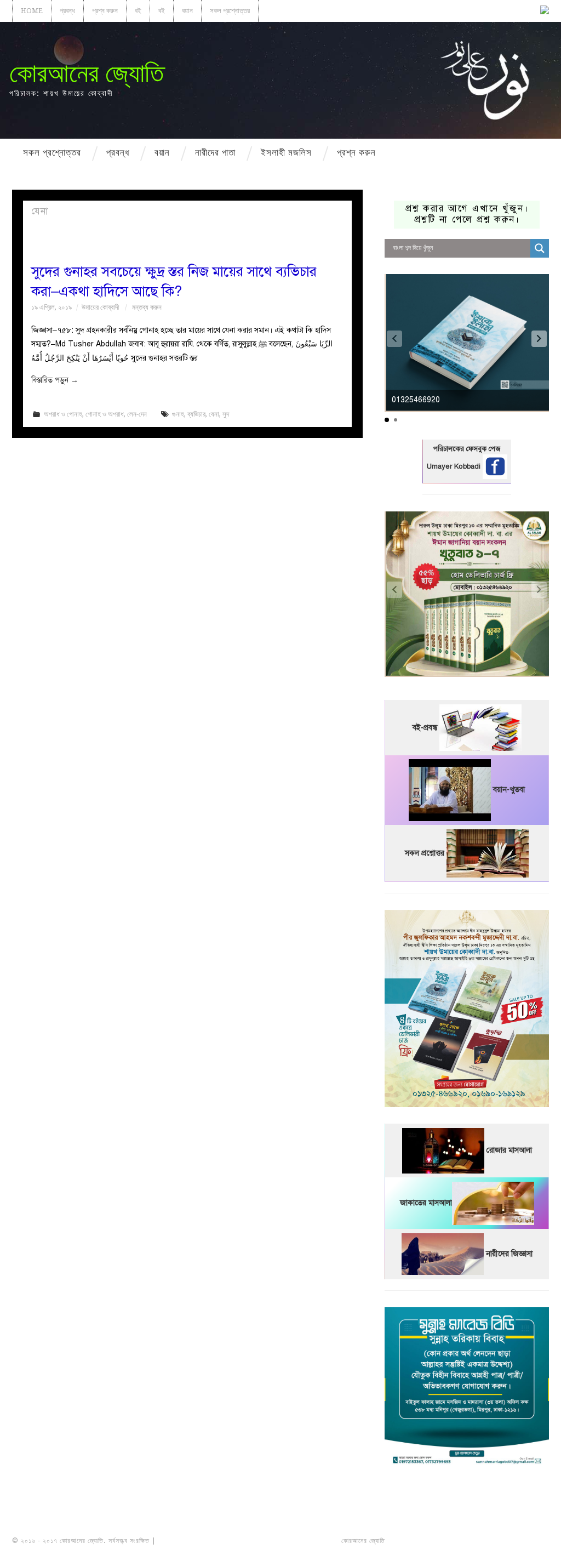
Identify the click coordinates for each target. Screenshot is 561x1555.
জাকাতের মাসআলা (426, 1202)
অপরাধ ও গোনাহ (63, 414)
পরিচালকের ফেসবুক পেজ (466, 449)
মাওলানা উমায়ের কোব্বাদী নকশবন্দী (199, 1541)
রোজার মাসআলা (509, 1150)
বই (138, 11)
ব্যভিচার (196, 414)
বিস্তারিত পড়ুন (54, 380)
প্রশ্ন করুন (105, 11)
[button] (539, 339)
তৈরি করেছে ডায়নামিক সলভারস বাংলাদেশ (435, 1541)
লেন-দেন (137, 414)
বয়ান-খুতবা (509, 789)
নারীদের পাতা (215, 152)
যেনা (214, 414)
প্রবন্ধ (67, 11)
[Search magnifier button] (539, 248)
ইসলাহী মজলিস (286, 152)
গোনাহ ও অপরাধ (104, 414)
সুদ (225, 414)
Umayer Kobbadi (455, 466)
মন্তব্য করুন (147, 307)
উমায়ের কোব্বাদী (100, 307)
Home (32, 11)
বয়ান (187, 11)
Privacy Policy (518, 1541)
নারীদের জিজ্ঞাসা (509, 1253)
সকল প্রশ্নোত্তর (230, 11)
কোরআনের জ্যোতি (86, 73)
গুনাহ (178, 414)
